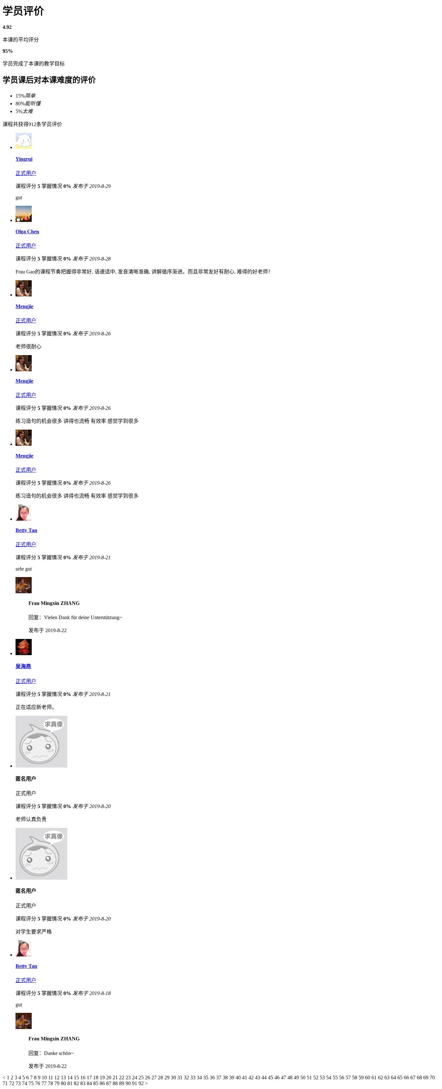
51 (310, 1077)
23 (129, 1077)
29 (167, 1077)
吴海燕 (23, 666)
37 (219, 1077)
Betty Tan (26, 530)
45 (271, 1077)
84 (90, 1083)
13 (64, 1077)
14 (70, 1077)
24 (135, 1077)
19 (103, 1077)
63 (387, 1077)
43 (258, 1077)
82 (77, 1083)
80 (64, 1083)
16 (83, 1077)
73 (19, 1083)
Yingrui (24, 159)
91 (135, 1083)
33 (193, 1077)
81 (70, 1083)
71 (6, 1083)
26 (148, 1077)
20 (109, 1077)
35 (206, 1077)
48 (290, 1077)
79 (57, 1083)
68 (420, 1077)
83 (83, 1083)
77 (44, 1083)
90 (129, 1083)
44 (264, 1077)
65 (400, 1077)
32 (187, 1077)
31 (180, 1077)
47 (284, 1077)
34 (200, 1077)
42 (252, 1077)
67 (413, 1077)
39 (232, 1077)
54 (329, 1077)
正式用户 (26, 173)
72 (12, 1083)
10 (45, 1077)
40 (239, 1077)
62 (381, 1077)
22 (122, 1077)
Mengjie (24, 306)
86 (103, 1083)
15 (77, 1077)
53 (323, 1077)
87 (109, 1083)
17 (90, 1077)
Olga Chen (27, 231)
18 (96, 1077)
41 (245, 1077)
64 (394, 1077)
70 (432, 1077)
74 (25, 1083)
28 (161, 1077)
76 (38, 1083)
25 (141, 1077)
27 (154, 1077)
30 (174, 1077)
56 (342, 1077)
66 (407, 1077)
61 (374, 1077)
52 (316, 1077)
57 (349, 1077)
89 (122, 1083)
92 (141, 1083)
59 (362, 1077)
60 (368, 1077)
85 (96, 1083)
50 (303, 1077)
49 (297, 1077)
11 (51, 1077)
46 (277, 1077)
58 (355, 1077)
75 (31, 1083)
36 (213, 1077)
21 (116, 1077)
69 (426, 1077)
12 (57, 1077)
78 (51, 1083)
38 (226, 1077)
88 (116, 1083)
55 (336, 1077)
